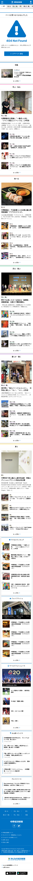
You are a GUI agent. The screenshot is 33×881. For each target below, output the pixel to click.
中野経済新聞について (8, 832)
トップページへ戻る (16, 54)
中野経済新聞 (16, 2)
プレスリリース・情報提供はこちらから (12, 835)
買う (21, 6)
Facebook (14, 826)
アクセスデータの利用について (10, 837)
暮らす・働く (27, 6)
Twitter (19, 826)
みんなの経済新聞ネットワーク (16, 859)
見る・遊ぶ (15, 6)
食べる (9, 6)
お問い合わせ (6, 840)
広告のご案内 (6, 842)
